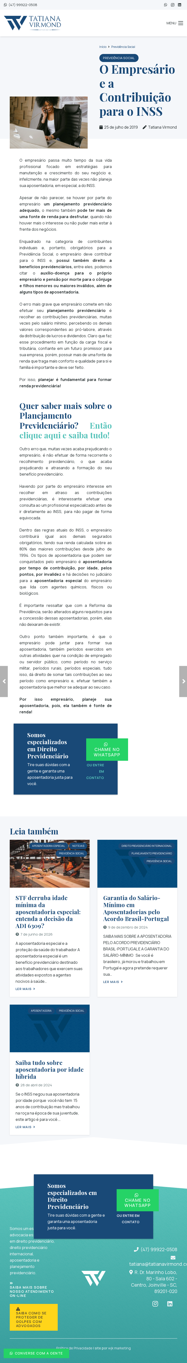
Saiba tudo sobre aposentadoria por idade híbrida (50, 1069)
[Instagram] (172, 5)
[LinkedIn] (179, 5)
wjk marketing (119, 1348)
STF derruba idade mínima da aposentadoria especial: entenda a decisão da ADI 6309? (48, 911)
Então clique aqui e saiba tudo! (65, 430)
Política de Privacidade (74, 1348)
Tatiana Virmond (162, 127)
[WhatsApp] (165, 5)
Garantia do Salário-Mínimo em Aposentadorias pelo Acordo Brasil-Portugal (136, 908)
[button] (174, 23)
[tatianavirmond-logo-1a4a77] (32, 23)
